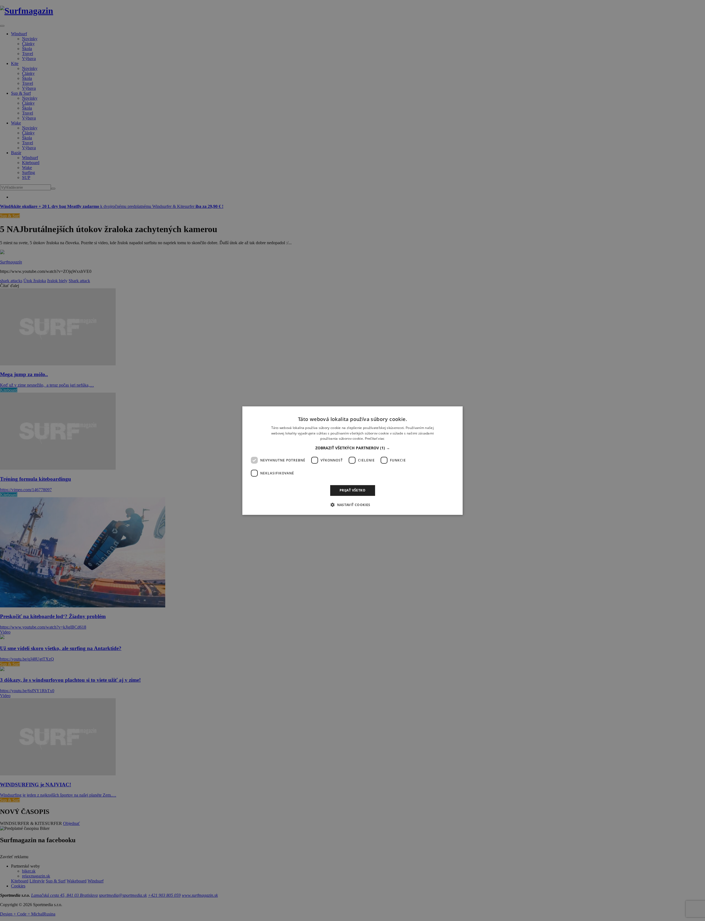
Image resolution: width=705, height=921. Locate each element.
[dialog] (352, 460)
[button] (352, 447)
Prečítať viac (375, 438)
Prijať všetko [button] (352, 490)
